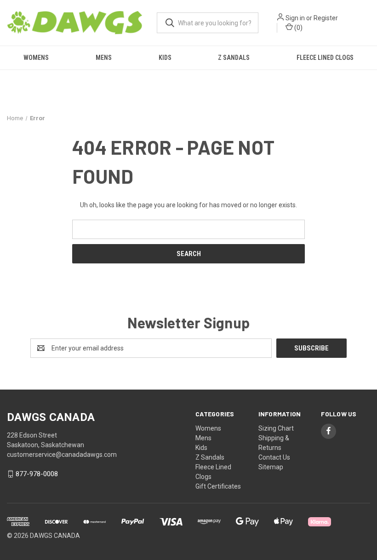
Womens (36, 57)
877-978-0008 (37, 474)
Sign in (295, 18)
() (298, 27)
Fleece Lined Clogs (325, 57)
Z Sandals (234, 57)
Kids (165, 57)
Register (326, 18)
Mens (104, 57)
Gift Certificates (218, 486)
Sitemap (270, 467)
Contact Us (274, 457)
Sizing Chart (276, 428)
